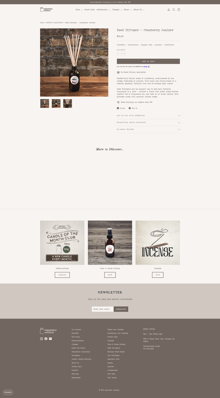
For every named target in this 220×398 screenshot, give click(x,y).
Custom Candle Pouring (81, 359)
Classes (116, 9)
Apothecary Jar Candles (117, 333)
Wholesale (76, 355)
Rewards (75, 333)
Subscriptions (78, 341)
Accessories (112, 370)
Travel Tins (112, 337)
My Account (76, 329)
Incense (110, 341)
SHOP (110, 275)
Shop (78, 9)
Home (42, 22)
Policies (75, 374)
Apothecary (102, 9)
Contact (75, 370)
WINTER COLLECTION (54, 22)
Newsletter (76, 378)
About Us (138, 9)
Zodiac (110, 363)
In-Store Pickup (125, 129)
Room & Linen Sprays (116, 344)
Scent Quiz (89, 9)
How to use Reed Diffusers (131, 115)
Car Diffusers (113, 355)
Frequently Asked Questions (131, 122)
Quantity (121, 50)
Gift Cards (111, 378)
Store (127, 9)
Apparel (110, 366)
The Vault (76, 337)
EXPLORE (62, 275)
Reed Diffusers (113, 348)
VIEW (158, 275)
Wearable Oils (113, 359)
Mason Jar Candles (115, 329)
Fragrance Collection (81, 352)
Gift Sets (111, 374)
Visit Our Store (78, 348)
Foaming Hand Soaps (115, 352)
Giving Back (77, 366)
